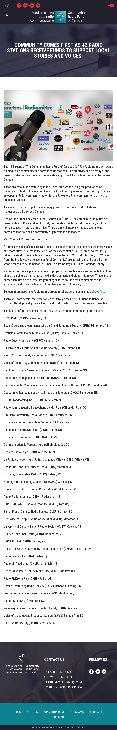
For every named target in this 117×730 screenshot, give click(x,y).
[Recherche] (38, 5)
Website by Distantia (76, 727)
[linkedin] (31, 5)
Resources (96, 712)
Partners (32, 712)
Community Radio (54, 712)
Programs (77, 712)
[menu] (111, 5)
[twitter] (25, 5)
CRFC (18, 712)
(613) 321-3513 (77, 682)
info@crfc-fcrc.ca (68, 687)
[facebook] (19, 5)
